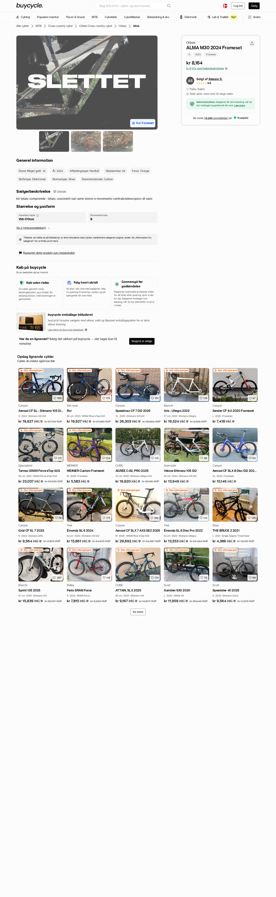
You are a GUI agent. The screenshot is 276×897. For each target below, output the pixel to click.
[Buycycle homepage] (29, 6)
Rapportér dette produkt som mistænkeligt (49, 253)
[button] (30, 421)
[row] (31, 370)
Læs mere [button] (239, 105)
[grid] (31, 370)
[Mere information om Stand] (44, 171)
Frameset (211, 54)
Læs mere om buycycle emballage (66, 329)
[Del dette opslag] (252, 43)
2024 (198, 54)
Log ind (238, 6)
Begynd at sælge (142, 341)
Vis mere (138, 612)
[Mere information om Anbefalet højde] (37, 215)
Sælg (254, 6)
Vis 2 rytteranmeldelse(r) (31, 228)
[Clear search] (169, 6)
